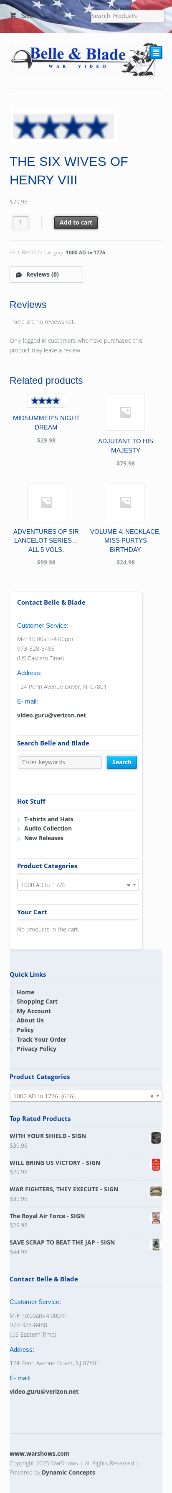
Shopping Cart (37, 1001)
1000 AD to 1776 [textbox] (75, 885)
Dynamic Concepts (68, 1472)
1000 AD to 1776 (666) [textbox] (83, 1096)
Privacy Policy (36, 1049)
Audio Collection (48, 828)
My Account (34, 1011)
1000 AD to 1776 (85, 252)
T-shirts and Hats (48, 819)
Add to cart (76, 222)
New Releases (43, 838)
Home (25, 992)
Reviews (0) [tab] (42, 274)
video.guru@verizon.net (51, 715)
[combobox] (78, 884)
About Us (30, 1020)
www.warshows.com (40, 1453)
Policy (25, 1030)
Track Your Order (41, 1039)
